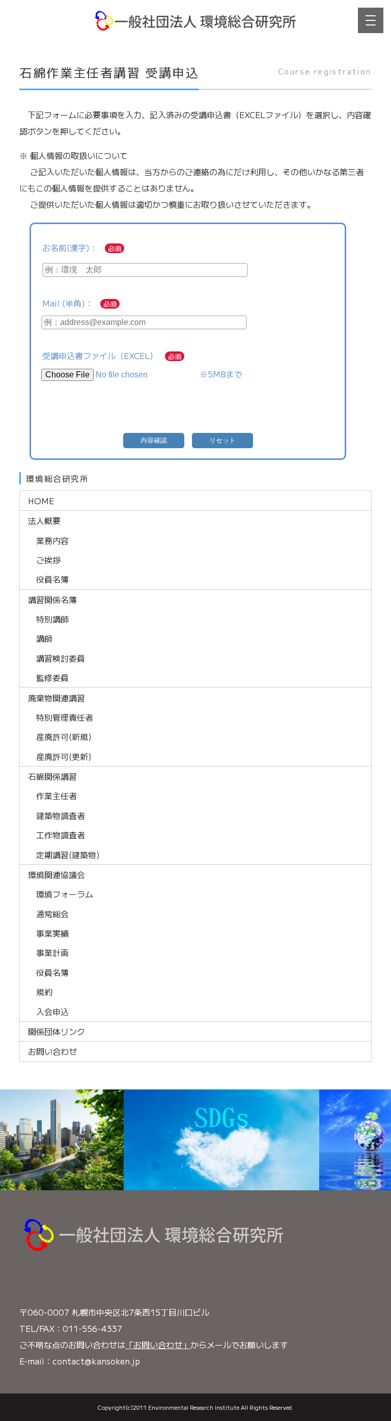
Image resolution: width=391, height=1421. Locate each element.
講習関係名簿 (52, 599)
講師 (44, 638)
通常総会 (52, 914)
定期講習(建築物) (68, 855)
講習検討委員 (60, 658)
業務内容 (52, 540)
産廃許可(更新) (64, 756)
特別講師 (52, 619)
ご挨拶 (48, 560)
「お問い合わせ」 (157, 1344)
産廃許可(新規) (64, 736)
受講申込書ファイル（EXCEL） (100, 355)
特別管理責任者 (64, 717)
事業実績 (52, 933)
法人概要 (44, 520)
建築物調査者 (60, 815)
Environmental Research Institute (193, 1407)
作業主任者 (56, 795)
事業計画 (52, 952)
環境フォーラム (64, 894)
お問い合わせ (52, 1051)
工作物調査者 (60, 835)
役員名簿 (52, 579)
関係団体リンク (56, 1031)
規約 (44, 992)
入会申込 (52, 1011)
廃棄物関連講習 (56, 698)
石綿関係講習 (52, 776)
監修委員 (52, 677)
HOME (41, 501)
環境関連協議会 (56, 874)
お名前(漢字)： (70, 247)
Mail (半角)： (67, 303)
